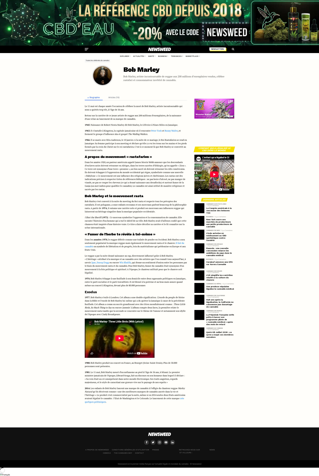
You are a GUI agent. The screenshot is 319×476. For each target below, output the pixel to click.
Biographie (94, 97)
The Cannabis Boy (123, 453)
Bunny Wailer (171, 130)
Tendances (176, 56)
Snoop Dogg (103, 262)
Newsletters (217, 49)
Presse (155, 450)
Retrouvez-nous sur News (197, 450)
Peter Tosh (156, 130)
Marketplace (192, 56)
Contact (139, 453)
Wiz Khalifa (125, 262)
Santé (151, 56)
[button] (159, 474)
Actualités (138, 56)
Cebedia (107, 453)
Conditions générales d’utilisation (130, 450)
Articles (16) (113, 97)
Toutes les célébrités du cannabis (97, 60)
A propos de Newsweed (97, 450)
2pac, (93, 262)
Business (162, 56)
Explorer (124, 56)
